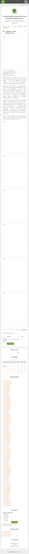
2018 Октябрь (7, 400)
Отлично (6, 514)
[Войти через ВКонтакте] (15, 336)
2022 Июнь (6, 462)
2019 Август (7, 414)
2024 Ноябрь (7, 504)
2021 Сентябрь (7, 450)
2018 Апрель (7, 391)
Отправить (10, 343)
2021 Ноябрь (7, 453)
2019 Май (6, 410)
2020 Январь (7, 421)
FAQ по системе (6, 534)
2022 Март (6, 458)
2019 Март (6, 407)
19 (7, 370)
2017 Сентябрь (7, 381)
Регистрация (22, 5)
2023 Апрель (7, 477)
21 (14, 370)
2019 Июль (6, 413)
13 (11, 368)
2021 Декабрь (7, 454)
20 (11, 370)
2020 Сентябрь (7, 433)
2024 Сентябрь (7, 501)
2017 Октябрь (7, 383)
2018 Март (6, 390)
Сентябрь (13, 26)
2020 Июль (6, 430)
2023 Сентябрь (7, 484)
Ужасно (6, 520)
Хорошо (6, 515)
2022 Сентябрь (7, 467)
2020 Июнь (6, 428)
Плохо (5, 518)
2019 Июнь (6, 411)
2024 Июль (6, 498)
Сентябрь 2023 (14, 360)
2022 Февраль (7, 457)
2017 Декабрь (7, 386)
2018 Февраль (7, 389)
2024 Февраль (7, 491)
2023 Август (7, 482)
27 (11, 372)
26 (7, 372)
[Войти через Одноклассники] (25, 336)
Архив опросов (13, 524)
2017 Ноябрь (7, 384)
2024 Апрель (7, 494)
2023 (9, 26)
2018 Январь (7, 387)
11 (4, 368)
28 (14, 372)
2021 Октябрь (7, 451)
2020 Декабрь (7, 437)
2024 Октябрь (7, 502)
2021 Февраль (7, 440)
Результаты (5, 524)
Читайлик (11, 329)
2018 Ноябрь (7, 401)
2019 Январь (7, 404)
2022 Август (7, 465)
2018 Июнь (6, 394)
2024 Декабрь (7, 505)
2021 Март (6, 441)
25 (4, 372)
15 (17, 368)
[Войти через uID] (13, 336)
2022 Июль (6, 464)
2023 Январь (7, 472)
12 (7, 368)
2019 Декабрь (7, 420)
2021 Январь (7, 438)
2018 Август (7, 397)
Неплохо (6, 517)
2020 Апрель (7, 426)
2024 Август (7, 499)
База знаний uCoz (7, 536)
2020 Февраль (7, 423)
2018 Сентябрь (7, 398)
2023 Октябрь (7, 485)
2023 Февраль (7, 474)
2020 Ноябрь (7, 435)
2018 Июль (6, 396)
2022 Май (6, 461)
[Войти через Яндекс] (20, 336)
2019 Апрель (7, 408)
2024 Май (6, 495)
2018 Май (6, 393)
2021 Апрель (7, 443)
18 (4, 370)
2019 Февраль (7, 406)
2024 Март (6, 492)
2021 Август (7, 448)
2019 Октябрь (7, 417)
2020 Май (6, 427)
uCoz (21, 552)
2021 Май (6, 444)
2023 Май (6, 478)
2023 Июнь (6, 480)
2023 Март (6, 475)
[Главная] (15, 13)
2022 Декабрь (7, 471)
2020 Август (7, 431)
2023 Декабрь (7, 488)
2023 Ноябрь (7, 487)
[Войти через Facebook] (17, 336)
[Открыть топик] (15, 153)
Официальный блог (7, 531)
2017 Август (7, 380)
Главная (5, 26)
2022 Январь (7, 455)
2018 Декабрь (7, 403)
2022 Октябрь (7, 468)
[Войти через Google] (22, 336)
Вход (27, 5)
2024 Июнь (6, 497)
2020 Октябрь (7, 434)
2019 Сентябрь (7, 416)
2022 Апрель (7, 460)
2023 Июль (6, 481)
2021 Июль (6, 447)
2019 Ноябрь (7, 418)
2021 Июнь (6, 445)
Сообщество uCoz (7, 533)
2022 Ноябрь (7, 470)
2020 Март (6, 424)
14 (14, 368)
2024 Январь (7, 490)
